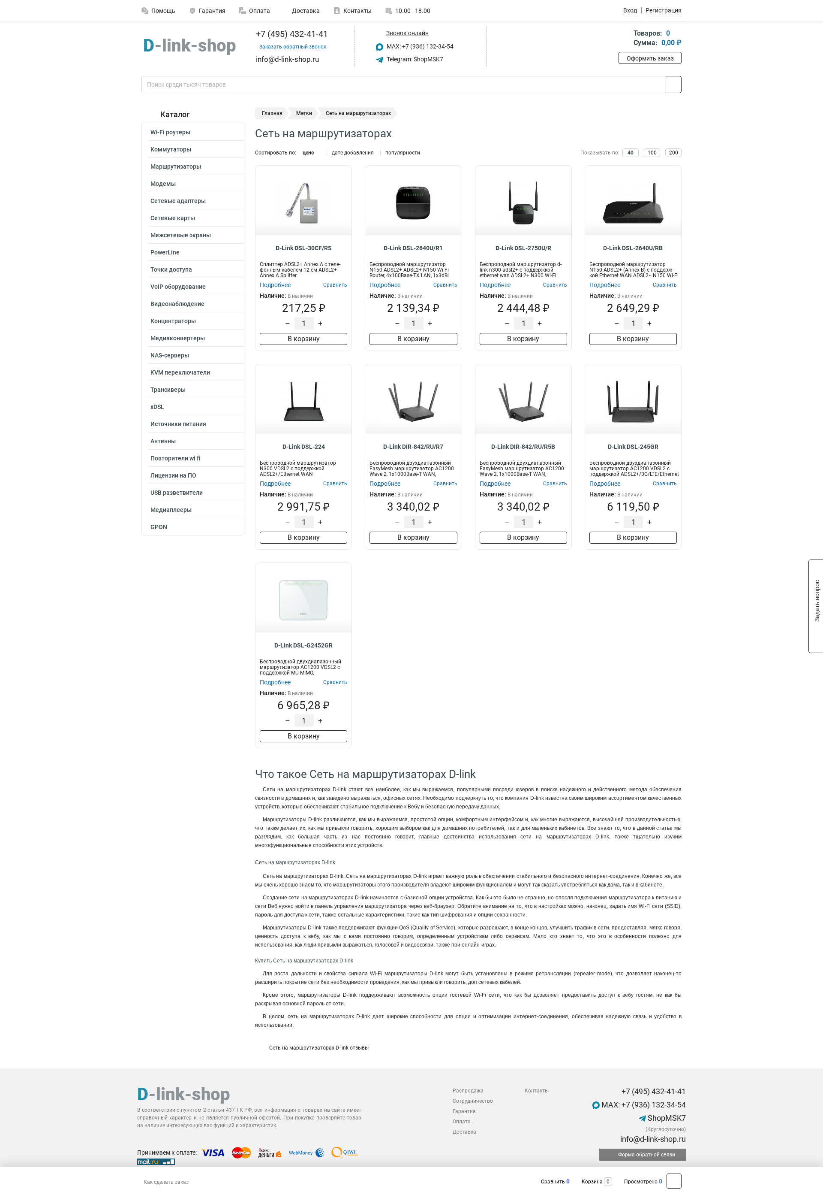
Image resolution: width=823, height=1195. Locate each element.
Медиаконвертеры (177, 338)
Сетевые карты (172, 218)
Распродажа (468, 1091)
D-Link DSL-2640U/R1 (413, 248)
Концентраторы (173, 321)
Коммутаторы (170, 149)
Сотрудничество (473, 1101)
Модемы (163, 183)
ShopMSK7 (666, 1117)
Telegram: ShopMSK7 (414, 59)
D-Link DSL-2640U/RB (633, 248)
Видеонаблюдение (177, 303)
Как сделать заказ (166, 1182)
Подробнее (275, 284)
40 (631, 153)
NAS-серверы (169, 355)
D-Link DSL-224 (303, 446)
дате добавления (353, 153)
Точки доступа (171, 269)
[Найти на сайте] (674, 84)
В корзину (304, 339)
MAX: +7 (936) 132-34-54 (419, 46)
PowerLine (165, 252)
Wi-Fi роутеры (170, 132)
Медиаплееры (171, 509)
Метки (304, 113)
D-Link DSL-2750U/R (523, 248)
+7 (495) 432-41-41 (291, 34)
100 (652, 153)
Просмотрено (641, 1182)
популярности (402, 153)
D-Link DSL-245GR (633, 446)
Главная (272, 113)
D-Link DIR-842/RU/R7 (413, 446)
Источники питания (178, 424)
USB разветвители (176, 492)
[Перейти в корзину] (625, 39)
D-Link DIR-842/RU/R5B (523, 446)
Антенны (163, 441)
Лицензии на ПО (173, 475)
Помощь (163, 10)
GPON (158, 526)
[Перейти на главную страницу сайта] (189, 47)
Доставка (305, 10)
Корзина (592, 1182)
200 (673, 153)
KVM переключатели (180, 372)
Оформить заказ (650, 58)
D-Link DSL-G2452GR (303, 645)
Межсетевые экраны (180, 235)
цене (308, 153)
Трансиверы (168, 389)
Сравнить (553, 1182)
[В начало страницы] (674, 1181)
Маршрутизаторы (175, 166)
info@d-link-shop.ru (652, 1139)
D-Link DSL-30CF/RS (304, 248)
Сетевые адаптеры (178, 200)
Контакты (357, 10)
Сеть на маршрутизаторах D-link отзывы (318, 1048)
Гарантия (212, 10)
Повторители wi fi (175, 458)
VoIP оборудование (178, 286)
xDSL (157, 406)
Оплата (259, 10)
